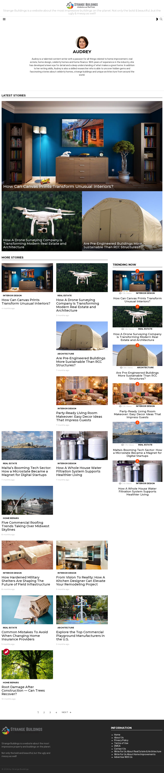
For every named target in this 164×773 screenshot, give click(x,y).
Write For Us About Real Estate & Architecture (137, 751)
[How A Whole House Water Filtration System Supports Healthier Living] (82, 445)
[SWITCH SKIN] (157, 19)
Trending (6, 652)
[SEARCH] (161, 19)
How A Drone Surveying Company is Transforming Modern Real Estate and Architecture (77, 305)
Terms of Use (121, 743)
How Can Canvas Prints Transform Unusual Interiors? (26, 301)
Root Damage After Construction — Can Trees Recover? (23, 690)
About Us (119, 737)
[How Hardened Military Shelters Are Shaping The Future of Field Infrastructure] (27, 555)
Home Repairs (11, 518)
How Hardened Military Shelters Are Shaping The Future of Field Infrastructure (26, 580)
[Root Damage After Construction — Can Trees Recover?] (27, 664)
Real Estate (64, 295)
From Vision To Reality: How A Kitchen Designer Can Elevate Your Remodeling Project (80, 580)
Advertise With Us (123, 757)
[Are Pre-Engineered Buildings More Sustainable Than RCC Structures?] (122, 221)
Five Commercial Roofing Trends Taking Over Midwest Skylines (25, 526)
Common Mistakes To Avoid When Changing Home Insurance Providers (25, 635)
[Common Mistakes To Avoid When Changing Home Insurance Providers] (27, 609)
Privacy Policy (121, 740)
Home (117, 734)
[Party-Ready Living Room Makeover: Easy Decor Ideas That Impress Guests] (82, 390)
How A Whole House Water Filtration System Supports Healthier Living (78, 471)
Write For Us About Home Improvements (135, 754)
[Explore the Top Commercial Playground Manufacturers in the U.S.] (82, 609)
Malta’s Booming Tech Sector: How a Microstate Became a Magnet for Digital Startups (26, 471)
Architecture (65, 354)
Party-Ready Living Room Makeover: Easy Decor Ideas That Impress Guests (79, 416)
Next (65, 712)
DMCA (117, 746)
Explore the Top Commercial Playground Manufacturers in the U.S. (80, 635)
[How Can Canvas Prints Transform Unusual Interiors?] (82, 146)
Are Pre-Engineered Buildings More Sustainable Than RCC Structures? (80, 361)
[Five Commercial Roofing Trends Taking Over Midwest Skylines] (27, 500)
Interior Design (12, 295)
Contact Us (120, 748)
